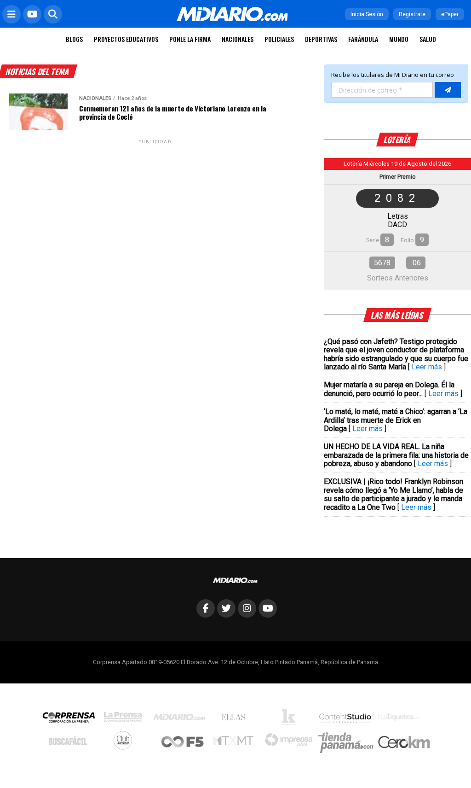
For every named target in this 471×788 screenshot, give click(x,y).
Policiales (279, 39)
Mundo (398, 39)
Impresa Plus (291, 742)
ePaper (450, 14)
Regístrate (412, 14)
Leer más (427, 366)
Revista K (290, 719)
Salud (427, 39)
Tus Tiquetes (401, 719)
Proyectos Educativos (126, 39)
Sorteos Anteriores (397, 278)
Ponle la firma (190, 39)
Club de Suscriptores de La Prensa (125, 742)
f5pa (183, 742)
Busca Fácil (70, 743)
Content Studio (346, 719)
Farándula (363, 39)
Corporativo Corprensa (72, 719)
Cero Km (403, 743)
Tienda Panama (348, 743)
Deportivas (321, 39)
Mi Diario (181, 719)
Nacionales (237, 39)
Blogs (74, 39)
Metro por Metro (235, 743)
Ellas (236, 719)
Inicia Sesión (366, 14)
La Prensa (125, 719)
